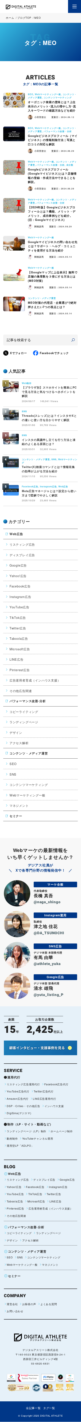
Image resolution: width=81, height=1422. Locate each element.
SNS (13, 774)
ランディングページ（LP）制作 (26, 1131)
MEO (37, 17)
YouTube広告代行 (18, 1091)
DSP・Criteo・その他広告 (23, 1106)
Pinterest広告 (20, 670)
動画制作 (12, 1138)
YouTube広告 (19, 607)
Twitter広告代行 (44, 1091)
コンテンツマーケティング (29, 784)
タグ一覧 (49, 1408)
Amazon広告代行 (18, 1098)
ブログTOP (24, 17)
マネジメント (19, 805)
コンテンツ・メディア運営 (29, 753)
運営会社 (12, 1304)
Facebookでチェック (54, 353)
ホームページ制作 (62, 1131)
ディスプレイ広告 (22, 555)
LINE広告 (17, 659)
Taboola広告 (19, 638)
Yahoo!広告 (18, 575)
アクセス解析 (19, 742)
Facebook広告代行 (56, 1084)
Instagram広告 (20, 596)
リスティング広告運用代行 (23, 1084)
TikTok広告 (18, 617)
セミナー (16, 816)
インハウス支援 (54, 1106)
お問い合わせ (15, 1311)
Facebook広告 (20, 586)
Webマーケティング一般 (27, 795)
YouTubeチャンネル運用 (37, 1138)
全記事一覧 (33, 1408)
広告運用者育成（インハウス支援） (35, 680)
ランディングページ (24, 722)
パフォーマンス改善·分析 (28, 701)
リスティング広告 (22, 544)
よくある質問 (48, 1304)
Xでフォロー (18, 353)
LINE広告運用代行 (44, 1098)
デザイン (16, 732)
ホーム (10, 17)
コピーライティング (24, 711)
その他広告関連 (21, 690)
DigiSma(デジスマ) (19, 1113)
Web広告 (16, 534)
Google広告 (18, 565)
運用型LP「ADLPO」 (20, 1145)
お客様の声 (29, 1304)
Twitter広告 (18, 628)
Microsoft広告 (20, 649)
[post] (73, 340)
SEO (13, 763)
